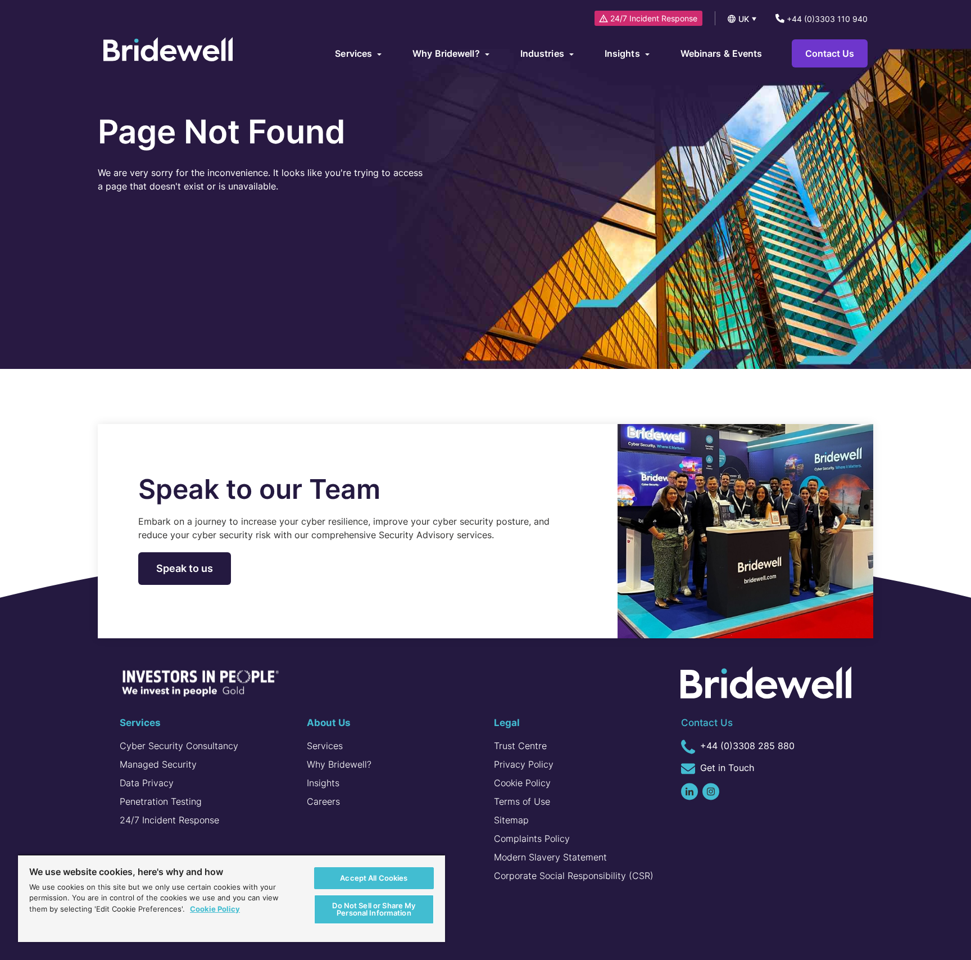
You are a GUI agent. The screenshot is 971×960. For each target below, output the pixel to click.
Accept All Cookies (373, 877)
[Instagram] (710, 791)
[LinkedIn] (689, 791)
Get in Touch (725, 767)
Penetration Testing (161, 801)
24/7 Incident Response (654, 18)
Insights (323, 782)
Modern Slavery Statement (550, 857)
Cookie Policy (522, 782)
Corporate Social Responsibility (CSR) (574, 875)
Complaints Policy (532, 838)
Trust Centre (520, 745)
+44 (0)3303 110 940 (826, 19)
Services (325, 745)
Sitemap (511, 820)
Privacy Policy (523, 764)
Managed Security (158, 764)
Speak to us (184, 568)
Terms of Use (522, 801)
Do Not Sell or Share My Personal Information (373, 909)
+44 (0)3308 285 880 (746, 745)
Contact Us (829, 53)
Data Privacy (147, 782)
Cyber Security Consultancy (179, 745)
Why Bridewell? (339, 764)
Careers (323, 801)
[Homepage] (168, 50)
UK (743, 19)
